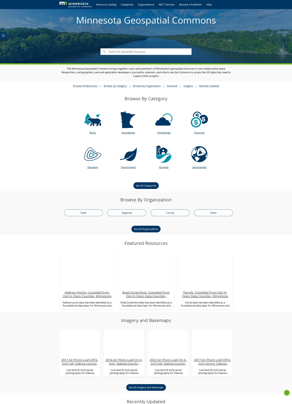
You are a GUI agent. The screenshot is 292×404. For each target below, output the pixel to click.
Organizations (146, 4)
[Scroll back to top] (287, 393)
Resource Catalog (106, 4)
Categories (127, 4)
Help (209, 4)
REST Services (167, 4)
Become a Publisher (190, 4)
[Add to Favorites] (3, 35)
